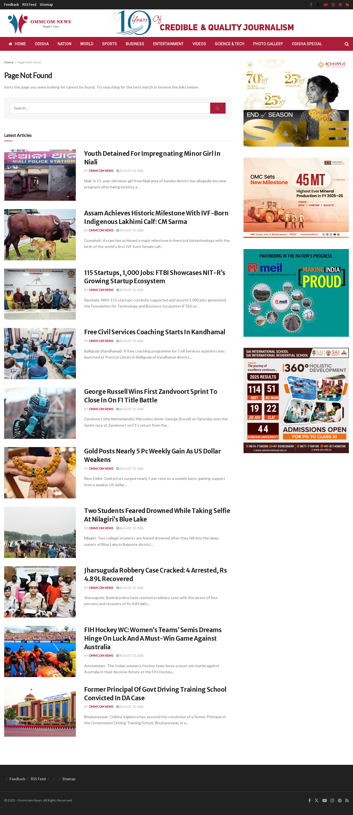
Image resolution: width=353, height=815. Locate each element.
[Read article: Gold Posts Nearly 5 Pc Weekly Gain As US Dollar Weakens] (40, 472)
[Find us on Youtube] (326, 5)
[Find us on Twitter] (318, 5)
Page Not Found (29, 62)
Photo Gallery (268, 44)
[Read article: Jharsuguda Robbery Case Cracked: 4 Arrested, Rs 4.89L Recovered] (40, 592)
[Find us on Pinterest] (340, 5)
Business (135, 44)
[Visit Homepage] (38, 23)
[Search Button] (347, 44)
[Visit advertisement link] (214, 23)
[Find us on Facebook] (311, 5)
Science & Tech (229, 44)
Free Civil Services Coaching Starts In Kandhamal (154, 332)
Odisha (42, 44)
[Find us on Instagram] (333, 5)
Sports (109, 44)
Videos (199, 44)
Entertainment (168, 44)
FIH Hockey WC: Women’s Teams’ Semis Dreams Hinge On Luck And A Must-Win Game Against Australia (153, 638)
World (86, 44)
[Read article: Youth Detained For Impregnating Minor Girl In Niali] (40, 175)
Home (20, 44)
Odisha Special (307, 44)
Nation (64, 44)
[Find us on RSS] (347, 5)
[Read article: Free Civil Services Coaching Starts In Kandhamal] (40, 353)
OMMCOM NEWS (101, 170)
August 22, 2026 (131, 170)
